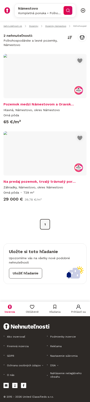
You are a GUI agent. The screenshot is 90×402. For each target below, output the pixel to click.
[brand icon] (7, 10)
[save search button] (82, 37)
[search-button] (68, 10)
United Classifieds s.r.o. (38, 396)
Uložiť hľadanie (25, 273)
